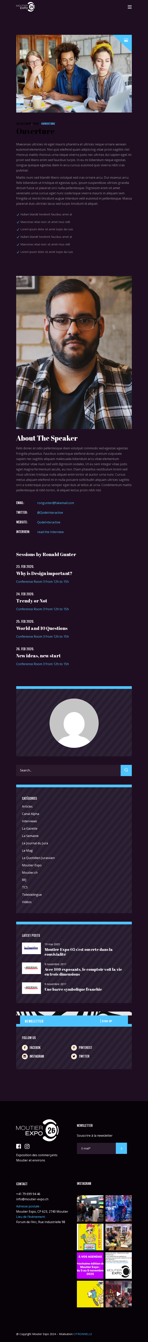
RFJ (24, 880)
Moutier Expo (32, 865)
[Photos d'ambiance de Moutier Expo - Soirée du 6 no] (90, 1208)
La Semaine (30, 836)
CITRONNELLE (82, 1334)
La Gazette (29, 828)
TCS (25, 887)
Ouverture (48, 123)
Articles (27, 806)
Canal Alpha (30, 814)
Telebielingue (32, 894)
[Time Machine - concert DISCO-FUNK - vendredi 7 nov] (118, 1208)
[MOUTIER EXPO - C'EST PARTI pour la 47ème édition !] (90, 1237)
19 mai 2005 (52, 944)
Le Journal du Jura (35, 843)
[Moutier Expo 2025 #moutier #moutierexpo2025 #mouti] (90, 1294)
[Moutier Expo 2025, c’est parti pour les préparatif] (118, 1237)
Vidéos (27, 902)
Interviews (29, 821)
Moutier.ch (30, 872)
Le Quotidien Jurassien (38, 858)
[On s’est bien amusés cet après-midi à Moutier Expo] (118, 1294)
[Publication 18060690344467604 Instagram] (118, 1265)
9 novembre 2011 (55, 964)
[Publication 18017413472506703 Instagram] (90, 1265)
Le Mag (27, 850)
